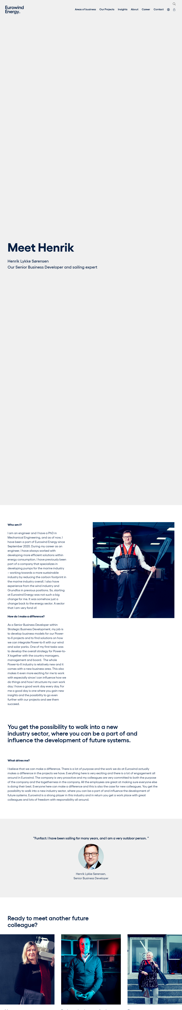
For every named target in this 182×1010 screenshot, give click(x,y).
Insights (122, 9)
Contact (159, 9)
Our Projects (106, 9)
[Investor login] (174, 9)
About (134, 9)
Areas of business (85, 9)
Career (146, 9)
